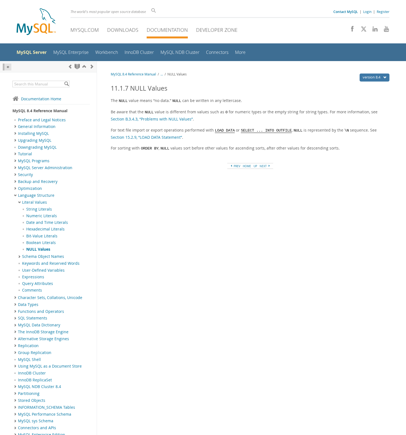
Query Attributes (37, 283)
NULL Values (38, 249)
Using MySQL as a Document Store (50, 366)
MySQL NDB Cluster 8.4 (39, 386)
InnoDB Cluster (32, 373)
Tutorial (25, 153)
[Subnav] (15, 126)
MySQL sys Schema (35, 420)
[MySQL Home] (36, 22)
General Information (37, 126)
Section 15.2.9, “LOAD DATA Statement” (146, 137)
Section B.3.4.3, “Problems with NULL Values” (152, 119)
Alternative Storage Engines (43, 338)
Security (25, 174)
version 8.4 (372, 77)
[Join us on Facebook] (350, 30)
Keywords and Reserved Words (51, 263)
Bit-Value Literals (41, 236)
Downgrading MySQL (37, 147)
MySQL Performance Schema (44, 414)
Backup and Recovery (37, 181)
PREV (236, 166)
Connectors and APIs (37, 427)
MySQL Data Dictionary (39, 325)
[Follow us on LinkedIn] (373, 30)
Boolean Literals (41, 242)
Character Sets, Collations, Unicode (50, 297)
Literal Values (34, 202)
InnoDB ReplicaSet (35, 380)
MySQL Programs (33, 160)
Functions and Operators (41, 311)
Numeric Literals (41, 215)
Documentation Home (41, 98)
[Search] (66, 84)
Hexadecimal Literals (45, 229)
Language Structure (36, 195)
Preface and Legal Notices (42, 119)
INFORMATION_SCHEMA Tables (46, 407)
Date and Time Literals (47, 222)
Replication (28, 345)
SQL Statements (32, 318)
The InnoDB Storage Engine (43, 331)
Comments (32, 290)
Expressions (33, 276)
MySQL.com (84, 30)
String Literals (39, 209)
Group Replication (34, 352)
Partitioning (28, 393)
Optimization (30, 188)
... (161, 74)
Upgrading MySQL (34, 140)
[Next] (92, 66)
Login (367, 11)
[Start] (77, 66)
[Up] (84, 66)
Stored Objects (31, 400)
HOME (247, 166)
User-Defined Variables (43, 270)
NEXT (264, 166)
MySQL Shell (29, 359)
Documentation (167, 30)
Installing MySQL (33, 133)
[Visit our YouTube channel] (384, 30)
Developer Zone (217, 30)
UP (255, 166)
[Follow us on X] (362, 30)
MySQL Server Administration (45, 167)
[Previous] (70, 66)
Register (383, 11)
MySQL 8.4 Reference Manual (133, 74)
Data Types (28, 304)
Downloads (122, 30)
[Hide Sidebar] (7, 67)
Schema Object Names (43, 256)
